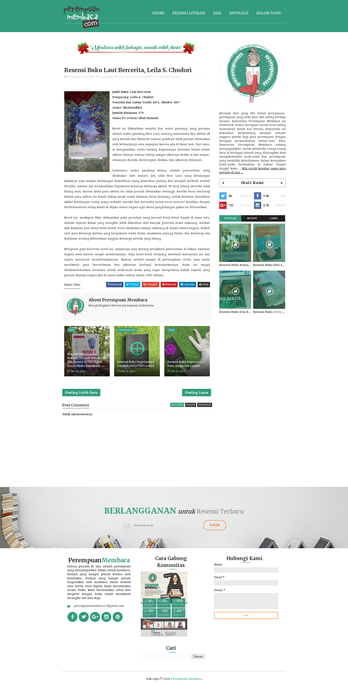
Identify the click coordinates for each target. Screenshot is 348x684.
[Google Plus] (95, 617)
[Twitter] (84, 617)
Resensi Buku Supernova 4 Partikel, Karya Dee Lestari (136, 364)
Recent (252, 218)
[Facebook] (72, 617)
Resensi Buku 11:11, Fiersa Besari (269, 312)
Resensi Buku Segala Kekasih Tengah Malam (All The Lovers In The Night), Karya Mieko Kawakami (86, 360)
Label (274, 218)
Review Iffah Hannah (167, 76)
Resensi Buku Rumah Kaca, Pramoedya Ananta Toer (235, 265)
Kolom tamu (268, 13)
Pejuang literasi (188, 13)
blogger (177, 404)
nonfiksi (147, 76)
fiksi (120, 76)
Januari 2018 (133, 76)
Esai (217, 13)
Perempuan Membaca (186, 679)
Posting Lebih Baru (81, 392)
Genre (158, 13)
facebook (204, 404)
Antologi (238, 13)
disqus (190, 404)
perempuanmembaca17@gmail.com (99, 605)
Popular (230, 218)
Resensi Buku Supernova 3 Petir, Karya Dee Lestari (186, 364)
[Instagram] (106, 617)
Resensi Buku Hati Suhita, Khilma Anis (269, 265)
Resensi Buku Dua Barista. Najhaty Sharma (235, 312)
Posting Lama (196, 392)
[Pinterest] (118, 617)
